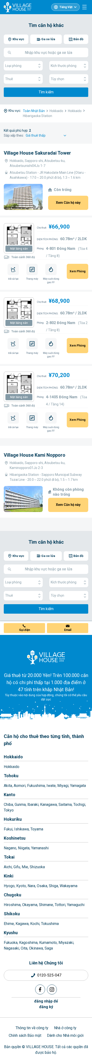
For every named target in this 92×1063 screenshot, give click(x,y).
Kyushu (11, 932)
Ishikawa (21, 829)
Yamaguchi (75, 904)
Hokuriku (13, 819)
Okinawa (36, 948)
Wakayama (68, 886)
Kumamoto (48, 942)
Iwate (51, 785)
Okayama (29, 904)
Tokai (9, 857)
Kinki (8, 875)
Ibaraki (32, 804)
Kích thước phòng (63, 66)
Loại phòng (13, 66)
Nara (31, 886)
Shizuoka (37, 867)
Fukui (8, 829)
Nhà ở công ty (65, 1028)
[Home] (46, 657)
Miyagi (62, 785)
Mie (25, 867)
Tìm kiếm (46, 92)
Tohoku (11, 775)
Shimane (46, 904)
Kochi (34, 923)
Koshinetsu (14, 838)
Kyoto (21, 886)
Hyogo (9, 886)
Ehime (9, 923)
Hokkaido (13, 756)
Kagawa (22, 923)
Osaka (42, 886)
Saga (49, 948)
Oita (24, 948)
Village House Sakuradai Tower (37, 153)
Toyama (36, 829)
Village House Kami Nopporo (34, 455)
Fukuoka (10, 942)
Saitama (65, 804)
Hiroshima (12, 904)
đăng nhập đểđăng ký (46, 1004)
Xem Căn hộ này (68, 202)
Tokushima (50, 923)
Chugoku (12, 894)
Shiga (53, 886)
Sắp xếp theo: (14, 135)
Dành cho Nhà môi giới (65, 1035)
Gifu (16, 867)
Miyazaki (66, 942)
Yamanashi (40, 848)
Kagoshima (28, 942)
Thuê (9, 79)
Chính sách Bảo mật (25, 1035)
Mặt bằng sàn (19, 248)
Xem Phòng (77, 271)
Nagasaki (11, 948)
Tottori (60, 904)
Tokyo (9, 810)
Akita (8, 785)
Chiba (8, 804)
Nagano (10, 848)
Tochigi (79, 804)
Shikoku (12, 913)
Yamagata (78, 785)
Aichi (8, 867)
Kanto (9, 794)
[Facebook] (40, 989)
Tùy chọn (57, 79)
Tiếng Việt (65, 7)
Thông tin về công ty (32, 1028)
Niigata (23, 848)
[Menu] (84, 7)
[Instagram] (52, 989)
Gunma (20, 804)
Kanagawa (48, 804)
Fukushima (36, 785)
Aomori (19, 785)
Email (67, 630)
